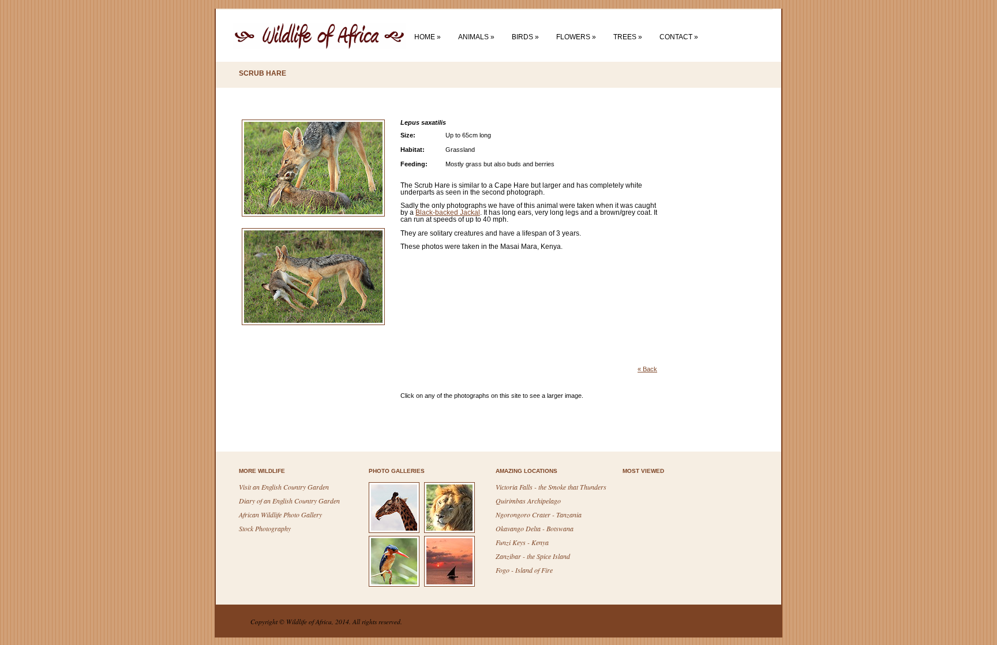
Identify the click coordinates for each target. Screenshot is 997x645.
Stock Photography (265, 528)
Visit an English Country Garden (284, 486)
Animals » (476, 37)
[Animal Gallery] (395, 531)
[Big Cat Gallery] (451, 531)
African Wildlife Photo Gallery (280, 514)
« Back (647, 369)
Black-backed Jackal (447, 212)
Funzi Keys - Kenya (522, 542)
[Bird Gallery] (395, 585)
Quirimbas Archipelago (528, 500)
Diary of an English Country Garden (289, 500)
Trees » (627, 37)
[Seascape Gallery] (451, 585)
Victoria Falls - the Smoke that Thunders (551, 486)
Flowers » (576, 37)
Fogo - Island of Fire (524, 570)
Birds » (525, 37)
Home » (427, 37)
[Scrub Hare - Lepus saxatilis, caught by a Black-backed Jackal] (317, 225)
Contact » (678, 37)
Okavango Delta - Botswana (535, 528)
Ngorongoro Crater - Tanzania (539, 514)
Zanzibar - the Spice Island (533, 556)
